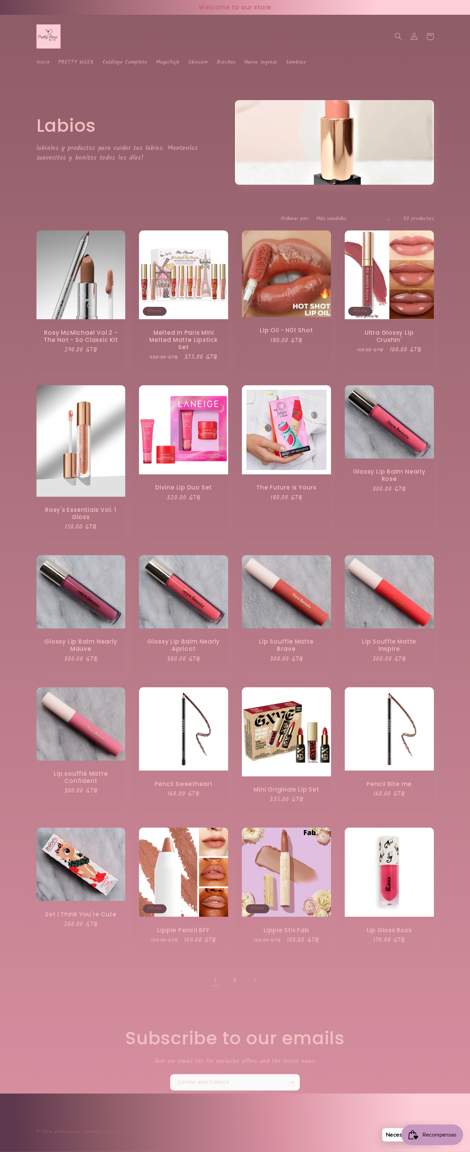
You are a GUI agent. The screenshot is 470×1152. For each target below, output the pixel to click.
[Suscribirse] (292, 1082)
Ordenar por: (295, 219)
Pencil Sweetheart (183, 784)
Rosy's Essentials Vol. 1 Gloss (81, 513)
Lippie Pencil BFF (183, 930)
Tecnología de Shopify (104, 1132)
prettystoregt (68, 1132)
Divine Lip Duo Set (183, 487)
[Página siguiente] (255, 981)
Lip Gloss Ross (389, 930)
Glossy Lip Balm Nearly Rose (389, 475)
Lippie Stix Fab (286, 930)
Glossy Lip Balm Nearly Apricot (183, 645)
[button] (398, 36)
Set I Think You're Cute (80, 914)
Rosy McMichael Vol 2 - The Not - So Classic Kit (81, 336)
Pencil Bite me (389, 784)
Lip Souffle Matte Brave (286, 645)
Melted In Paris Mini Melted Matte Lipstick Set (183, 340)
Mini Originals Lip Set (286, 789)
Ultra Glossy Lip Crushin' (389, 336)
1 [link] (215, 980)
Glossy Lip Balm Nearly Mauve (80, 645)
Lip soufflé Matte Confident (81, 777)
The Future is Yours (286, 487)
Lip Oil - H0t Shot (286, 330)
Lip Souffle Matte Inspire (389, 645)
